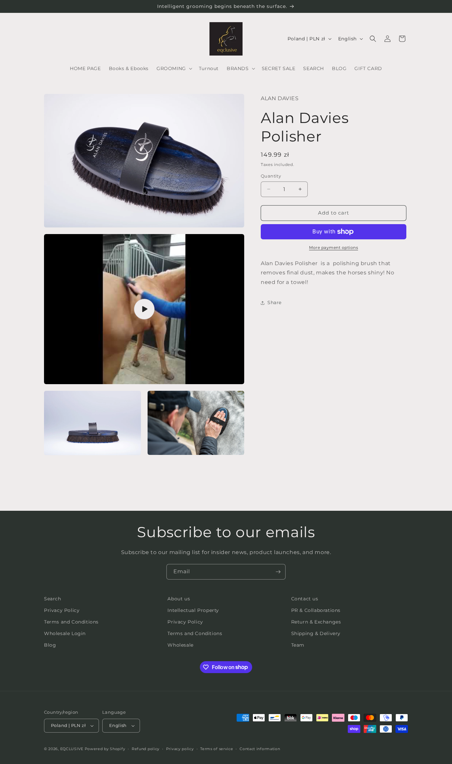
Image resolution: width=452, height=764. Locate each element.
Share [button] (274, 302)
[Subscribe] (278, 572)
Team (297, 645)
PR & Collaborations (315, 610)
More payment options (333, 247)
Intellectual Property (193, 610)
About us (178, 599)
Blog (50, 645)
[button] (174, 68)
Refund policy (145, 748)
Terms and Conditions (71, 622)
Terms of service (216, 748)
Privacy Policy (61, 610)
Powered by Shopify (105, 748)
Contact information (260, 748)
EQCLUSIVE (71, 748)
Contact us (304, 599)
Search (52, 599)
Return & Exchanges (316, 622)
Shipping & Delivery (315, 633)
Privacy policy (180, 748)
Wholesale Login (65, 633)
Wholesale (180, 645)
